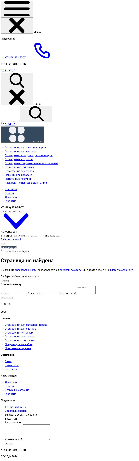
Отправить (9, 444)
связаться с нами (25, 269)
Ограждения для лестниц (20, 328)
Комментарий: (14, 439)
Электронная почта (13, 235)
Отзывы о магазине (17, 389)
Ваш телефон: (13, 422)
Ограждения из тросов (19, 332)
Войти (3, 244)
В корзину (5, 281)
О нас (8, 361)
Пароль (50, 235)
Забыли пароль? (11, 239)
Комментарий (68, 293)
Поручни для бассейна (18, 344)
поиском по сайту (70, 269)
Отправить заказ (7, 298)
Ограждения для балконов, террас (26, 324)
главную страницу (121, 269)
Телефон (32, 293)
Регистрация (8, 247)
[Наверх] (16, 227)
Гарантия (10, 201)
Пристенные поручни (18, 348)
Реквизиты (12, 365)
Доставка (11, 197)
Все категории (37, 141)
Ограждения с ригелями (20, 340)
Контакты (11, 189)
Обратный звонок (16, 410)
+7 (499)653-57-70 (16, 57)
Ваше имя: (11, 418)
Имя (3, 293)
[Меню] (17, 9)
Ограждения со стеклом (19, 336)
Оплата (9, 193)
